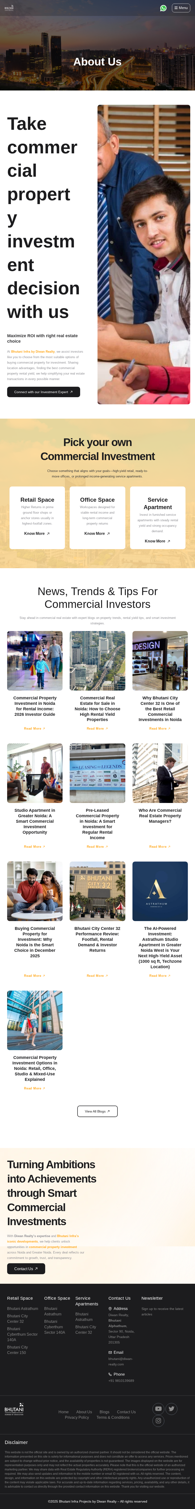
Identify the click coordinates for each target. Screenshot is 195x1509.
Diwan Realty (107, 1501)
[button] (97, 1111)
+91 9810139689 (121, 1381)
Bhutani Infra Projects (75, 1501)
